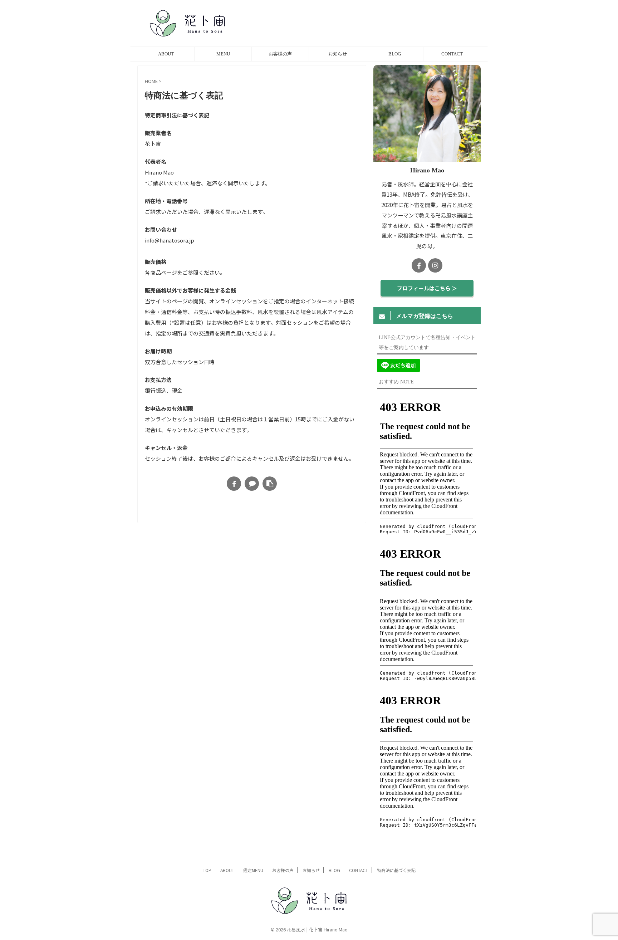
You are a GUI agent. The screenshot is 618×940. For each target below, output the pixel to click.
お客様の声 (280, 54)
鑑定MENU (253, 870)
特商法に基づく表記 (396, 870)
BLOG (394, 54)
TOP (207, 870)
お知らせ (337, 54)
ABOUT (166, 54)
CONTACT (452, 54)
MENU (223, 54)
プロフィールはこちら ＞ (427, 288)
